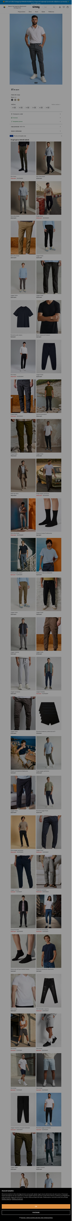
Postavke (36, 1212)
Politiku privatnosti (17, 1199)
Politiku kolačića (6, 1199)
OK (36, 1206)
